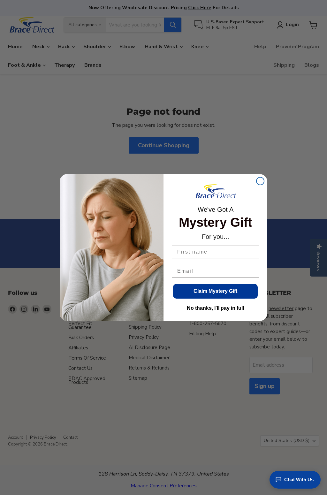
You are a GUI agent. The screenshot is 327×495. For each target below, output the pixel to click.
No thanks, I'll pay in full (215, 308)
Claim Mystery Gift (215, 291)
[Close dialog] (260, 181)
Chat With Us (299, 479)
